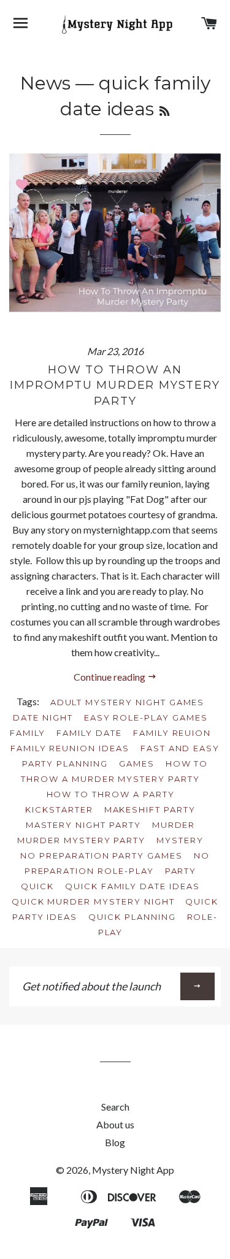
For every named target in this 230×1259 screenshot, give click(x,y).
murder (174, 825)
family (28, 733)
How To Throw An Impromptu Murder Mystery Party (115, 385)
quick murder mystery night (93, 901)
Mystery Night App (133, 1170)
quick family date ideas (132, 886)
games (137, 763)
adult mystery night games (127, 702)
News (45, 83)
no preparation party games (101, 855)
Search (115, 1106)
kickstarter (59, 809)
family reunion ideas (69, 748)
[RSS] (164, 111)
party (181, 871)
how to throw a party (111, 794)
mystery (180, 840)
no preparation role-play (117, 863)
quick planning (131, 917)
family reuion (172, 733)
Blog (115, 1142)
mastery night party (83, 825)
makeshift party (150, 809)
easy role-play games (146, 717)
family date (88, 733)
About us (115, 1124)
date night (43, 717)
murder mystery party (81, 840)
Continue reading (110, 677)
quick (37, 886)
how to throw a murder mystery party (114, 771)
